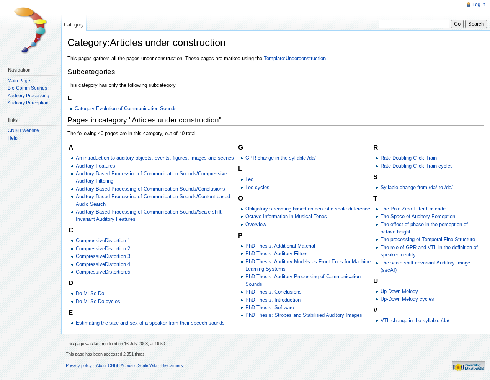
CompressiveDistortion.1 (103, 240)
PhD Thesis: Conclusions (273, 292)
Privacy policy (79, 365)
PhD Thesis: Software (269, 307)
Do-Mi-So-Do (90, 293)
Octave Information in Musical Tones (286, 216)
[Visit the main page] (30, 30)
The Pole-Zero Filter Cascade (413, 209)
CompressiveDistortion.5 (103, 272)
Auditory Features (95, 166)
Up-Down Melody (399, 291)
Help (13, 138)
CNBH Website (23, 130)
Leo (249, 179)
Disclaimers (172, 365)
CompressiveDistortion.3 (103, 256)
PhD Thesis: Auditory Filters (276, 253)
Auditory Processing (28, 95)
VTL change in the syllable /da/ (415, 320)
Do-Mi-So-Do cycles (98, 301)
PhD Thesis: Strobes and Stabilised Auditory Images (303, 315)
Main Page (19, 80)
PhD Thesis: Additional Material (280, 246)
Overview (255, 224)
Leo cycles (257, 187)
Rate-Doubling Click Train (409, 158)
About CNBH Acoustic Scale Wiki (126, 365)
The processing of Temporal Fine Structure (428, 239)
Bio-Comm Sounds (27, 88)
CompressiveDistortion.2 (103, 248)
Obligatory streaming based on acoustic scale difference (307, 209)
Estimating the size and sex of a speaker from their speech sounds (150, 323)
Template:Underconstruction (295, 58)
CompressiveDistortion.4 (103, 264)
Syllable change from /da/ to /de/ (417, 187)
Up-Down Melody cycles (407, 299)
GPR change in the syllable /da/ (280, 158)
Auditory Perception (28, 103)
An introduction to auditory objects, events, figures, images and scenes (155, 158)
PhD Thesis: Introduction (273, 300)
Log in (478, 4)
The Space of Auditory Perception (418, 216)
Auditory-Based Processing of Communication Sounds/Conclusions (150, 189)
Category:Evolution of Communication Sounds (126, 108)
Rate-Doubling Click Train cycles (417, 166)
